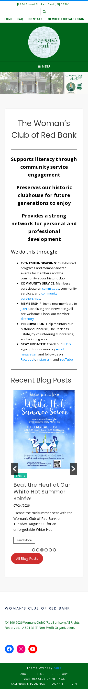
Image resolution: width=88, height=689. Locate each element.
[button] (14, 469)
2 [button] (37, 549)
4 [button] (46, 549)
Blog (41, 674)
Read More (24, 540)
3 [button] (42, 549)
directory (27, 318)
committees (50, 288)
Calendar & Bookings (28, 683)
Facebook (28, 359)
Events (20, 475)
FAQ (20, 19)
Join (73, 683)
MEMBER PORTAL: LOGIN (66, 19)
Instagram (44, 359)
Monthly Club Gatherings (44, 678)
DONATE (58, 683)
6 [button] (54, 549)
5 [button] (50, 549)
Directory (60, 674)
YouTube (66, 359)
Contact (35, 19)
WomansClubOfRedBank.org (44, 622)
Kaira (57, 667)
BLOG (67, 344)
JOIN (24, 308)
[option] (44, 469)
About (25, 674)
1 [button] (33, 549)
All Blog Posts (27, 558)
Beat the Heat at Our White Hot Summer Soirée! (41, 491)
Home (8, 19)
